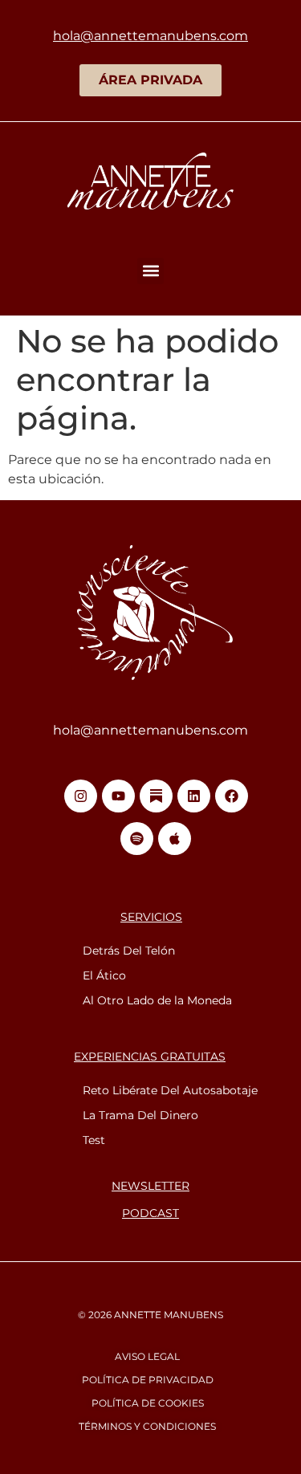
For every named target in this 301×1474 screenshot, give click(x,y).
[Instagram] (80, 796)
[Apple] (174, 838)
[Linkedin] (193, 796)
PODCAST (150, 1213)
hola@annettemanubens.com (150, 730)
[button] (150, 271)
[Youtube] (118, 796)
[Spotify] (136, 838)
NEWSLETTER (150, 1186)
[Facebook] (231, 796)
